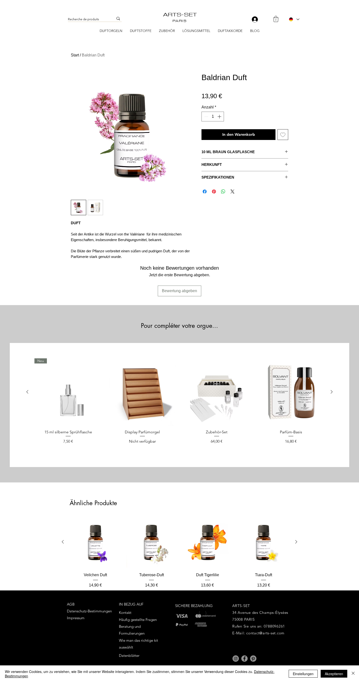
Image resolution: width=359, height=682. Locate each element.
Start (75, 55)
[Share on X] (232, 191)
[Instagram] (235, 658)
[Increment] (219, 116)
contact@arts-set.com (265, 633)
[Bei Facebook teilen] (205, 191)
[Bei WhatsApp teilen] (223, 191)
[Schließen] (353, 673)
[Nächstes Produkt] (332, 392)
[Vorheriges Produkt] (27, 392)
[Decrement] (205, 116)
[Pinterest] (253, 658)
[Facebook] (244, 658)
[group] (179, 403)
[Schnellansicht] (142, 392)
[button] (275, 19)
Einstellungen (303, 673)
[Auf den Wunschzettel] (282, 134)
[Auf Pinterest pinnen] (214, 191)
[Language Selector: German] (293, 19)
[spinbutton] (212, 116)
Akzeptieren (334, 673)
